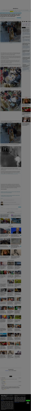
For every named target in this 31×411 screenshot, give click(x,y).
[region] (15, 402)
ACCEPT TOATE (28, 400)
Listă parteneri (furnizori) (16, 402)
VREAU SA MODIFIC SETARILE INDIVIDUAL (28, 403)
